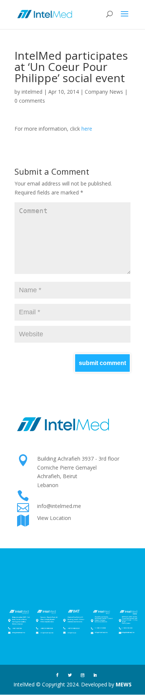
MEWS (124, 684)
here (86, 128)
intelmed (32, 91)
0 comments (29, 100)
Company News (104, 91)
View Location (54, 517)
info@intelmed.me (59, 505)
